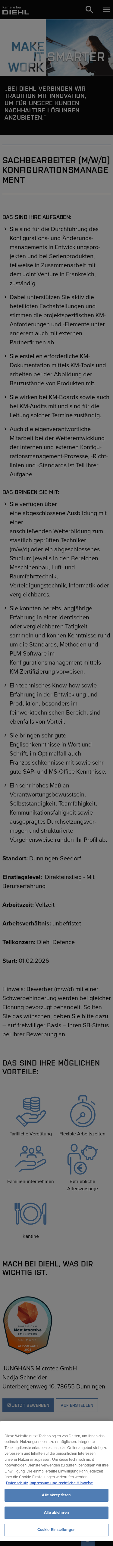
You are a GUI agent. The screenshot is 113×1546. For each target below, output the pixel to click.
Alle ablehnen (56, 1512)
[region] (56, 1481)
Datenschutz (17, 1483)
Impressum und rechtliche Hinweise (61, 1483)
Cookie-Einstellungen (56, 1529)
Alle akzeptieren (56, 1495)
